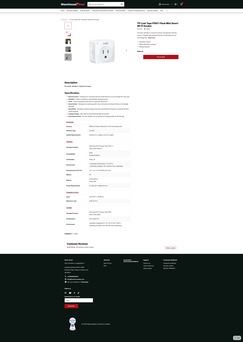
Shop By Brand (85, 10)
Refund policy (147, 268)
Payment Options (152, 10)
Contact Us (146, 263)
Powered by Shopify (103, 324)
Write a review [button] (170, 248)
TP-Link (139, 29)
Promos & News (120, 10)
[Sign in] (176, 4)
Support (146, 260)
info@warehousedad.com (75, 279)
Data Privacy (108, 263)
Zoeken (121, 4)
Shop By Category (72, 10)
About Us (107, 260)
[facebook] (74, 293)
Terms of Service (148, 266)
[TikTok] (78, 293)
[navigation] (68, 25)
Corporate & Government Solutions (102, 10)
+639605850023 (72, 276)
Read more (151, 38)
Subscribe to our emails (72, 296)
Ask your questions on (77, 282)
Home (62, 10)
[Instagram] (65, 293)
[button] (141, 55)
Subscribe (71, 306)
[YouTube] (70, 293)
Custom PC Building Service (136, 10)
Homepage (64, 19)
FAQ (161, 10)
